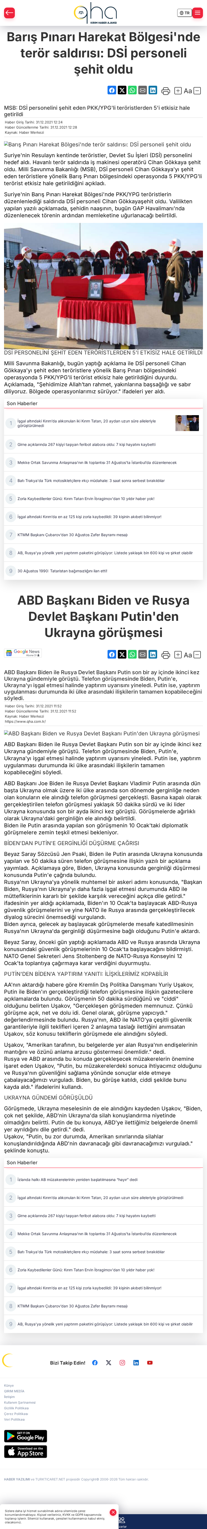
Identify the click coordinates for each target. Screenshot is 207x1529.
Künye (9, 1385)
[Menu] (197, 13)
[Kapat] (113, 1512)
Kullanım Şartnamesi (20, 1402)
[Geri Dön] (9, 13)
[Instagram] (122, 1363)
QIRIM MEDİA (14, 1391)
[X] (108, 1363)
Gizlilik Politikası (16, 1408)
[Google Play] (103, 1436)
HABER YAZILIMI (17, 1479)
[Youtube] (149, 1363)
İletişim (9, 1397)
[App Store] (103, 1451)
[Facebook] (94, 1363)
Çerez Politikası (16, 1414)
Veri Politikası (14, 1419)
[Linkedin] (136, 1363)
